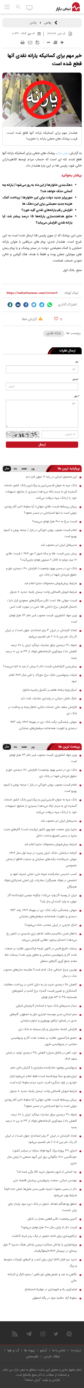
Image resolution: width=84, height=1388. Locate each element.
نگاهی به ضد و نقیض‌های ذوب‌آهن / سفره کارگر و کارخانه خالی (42, 1277)
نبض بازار (63, 153)
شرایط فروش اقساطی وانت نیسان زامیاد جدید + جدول (43, 592)
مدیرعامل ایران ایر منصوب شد (59, 545)
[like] (56, 319)
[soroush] (10, 304)
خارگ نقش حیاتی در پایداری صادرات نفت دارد (49, 698)
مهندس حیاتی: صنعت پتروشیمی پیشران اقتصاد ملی (45, 1180)
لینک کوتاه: (71, 293)
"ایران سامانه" (32, 1380)
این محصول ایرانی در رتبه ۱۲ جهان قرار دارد (51, 476)
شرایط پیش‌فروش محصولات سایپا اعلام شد (50, 583)
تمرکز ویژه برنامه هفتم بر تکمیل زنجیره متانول (49, 689)
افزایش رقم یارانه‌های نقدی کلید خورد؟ (46, 210)
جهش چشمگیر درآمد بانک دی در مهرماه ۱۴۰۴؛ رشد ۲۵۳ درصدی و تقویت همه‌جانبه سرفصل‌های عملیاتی (43, 725)
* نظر (76, 397)
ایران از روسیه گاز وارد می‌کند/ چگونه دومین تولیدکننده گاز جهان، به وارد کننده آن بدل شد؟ (42, 898)
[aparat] (69, 1334)
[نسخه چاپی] (22, 42)
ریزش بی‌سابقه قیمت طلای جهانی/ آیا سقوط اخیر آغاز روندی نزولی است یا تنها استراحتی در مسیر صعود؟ (40, 509)
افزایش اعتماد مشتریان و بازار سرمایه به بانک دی (47, 1029)
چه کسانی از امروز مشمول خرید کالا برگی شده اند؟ (47, 1171)
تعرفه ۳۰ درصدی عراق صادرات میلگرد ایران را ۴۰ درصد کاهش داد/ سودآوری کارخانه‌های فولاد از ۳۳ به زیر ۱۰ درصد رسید (41, 651)
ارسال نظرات (67, 351)
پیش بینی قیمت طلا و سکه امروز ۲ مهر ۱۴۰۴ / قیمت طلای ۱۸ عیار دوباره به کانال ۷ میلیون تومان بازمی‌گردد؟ (41, 556)
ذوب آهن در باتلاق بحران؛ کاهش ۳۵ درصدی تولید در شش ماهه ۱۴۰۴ (41, 1056)
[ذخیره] (37, 42)
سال (7, 469)
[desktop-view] (29, 7)
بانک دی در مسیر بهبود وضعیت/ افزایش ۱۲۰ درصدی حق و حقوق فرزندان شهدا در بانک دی (41, 571)
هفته (24, 469)
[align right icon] (55, 42)
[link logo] (68, 7)
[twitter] (33, 304)
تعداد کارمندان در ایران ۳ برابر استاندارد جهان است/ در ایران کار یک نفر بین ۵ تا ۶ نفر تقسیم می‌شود (41, 633)
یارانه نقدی (54, 333)
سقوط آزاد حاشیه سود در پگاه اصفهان (54, 1298)
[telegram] (41, 304)
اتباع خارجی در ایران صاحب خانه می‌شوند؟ (51, 925)
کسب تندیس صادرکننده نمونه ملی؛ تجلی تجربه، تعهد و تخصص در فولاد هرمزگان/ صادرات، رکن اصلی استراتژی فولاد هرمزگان (40, 880)
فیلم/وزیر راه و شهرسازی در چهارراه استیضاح (51, 1289)
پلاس (47, 22)
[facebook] (25, 304)
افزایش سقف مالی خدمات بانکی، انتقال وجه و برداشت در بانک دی (42, 710)
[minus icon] (48, 42)
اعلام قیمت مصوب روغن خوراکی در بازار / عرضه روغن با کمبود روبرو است (40, 533)
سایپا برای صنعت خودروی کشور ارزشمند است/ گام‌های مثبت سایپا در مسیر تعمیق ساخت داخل (40, 832)
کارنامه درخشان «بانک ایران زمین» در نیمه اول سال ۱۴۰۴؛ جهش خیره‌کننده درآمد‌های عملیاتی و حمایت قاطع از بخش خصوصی (41, 859)
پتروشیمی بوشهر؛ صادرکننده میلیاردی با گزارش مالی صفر (43, 1067)
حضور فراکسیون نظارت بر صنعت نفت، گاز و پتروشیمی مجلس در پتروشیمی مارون (44, 1041)
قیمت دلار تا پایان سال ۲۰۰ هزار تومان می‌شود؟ (49, 1227)
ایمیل (75, 379)
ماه (15, 469)
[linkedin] (18, 304)
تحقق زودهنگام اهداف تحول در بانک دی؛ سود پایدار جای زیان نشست (42, 1207)
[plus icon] (61, 42)
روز (33, 469)
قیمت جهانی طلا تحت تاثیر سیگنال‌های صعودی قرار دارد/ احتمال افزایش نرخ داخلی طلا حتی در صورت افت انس (42, 603)
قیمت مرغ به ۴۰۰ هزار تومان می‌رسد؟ (54, 521)
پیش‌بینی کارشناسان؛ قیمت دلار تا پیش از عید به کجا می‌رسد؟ (40, 666)
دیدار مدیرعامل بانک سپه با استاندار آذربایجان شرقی (46, 1005)
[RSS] (15, 1334)
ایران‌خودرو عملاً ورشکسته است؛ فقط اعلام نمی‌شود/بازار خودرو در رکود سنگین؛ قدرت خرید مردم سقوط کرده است (43, 1079)
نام (76, 362)
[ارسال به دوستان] (30, 42)
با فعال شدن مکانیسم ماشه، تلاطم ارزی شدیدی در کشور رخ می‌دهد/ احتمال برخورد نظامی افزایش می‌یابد (41, 937)
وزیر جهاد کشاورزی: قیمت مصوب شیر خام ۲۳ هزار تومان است (43, 618)
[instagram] (43, 1334)
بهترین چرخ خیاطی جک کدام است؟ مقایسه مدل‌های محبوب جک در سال (40, 973)
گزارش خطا (30, 319)
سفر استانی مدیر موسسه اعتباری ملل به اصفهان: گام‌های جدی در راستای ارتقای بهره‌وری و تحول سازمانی (43, 1017)
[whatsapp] (49, 304)
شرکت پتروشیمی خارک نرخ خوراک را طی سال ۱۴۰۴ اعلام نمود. (43, 678)
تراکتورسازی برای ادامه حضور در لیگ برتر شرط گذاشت (44, 1236)
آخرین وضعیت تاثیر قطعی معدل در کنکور (52, 1218)
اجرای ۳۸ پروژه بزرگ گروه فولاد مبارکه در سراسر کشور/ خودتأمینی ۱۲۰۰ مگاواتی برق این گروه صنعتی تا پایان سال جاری (42, 1157)
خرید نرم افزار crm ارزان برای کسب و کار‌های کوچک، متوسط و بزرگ (40, 1262)
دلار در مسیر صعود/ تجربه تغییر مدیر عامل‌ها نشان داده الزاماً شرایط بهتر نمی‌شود (40, 1192)
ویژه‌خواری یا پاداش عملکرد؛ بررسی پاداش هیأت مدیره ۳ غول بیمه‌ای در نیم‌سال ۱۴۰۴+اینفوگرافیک (40, 1248)
